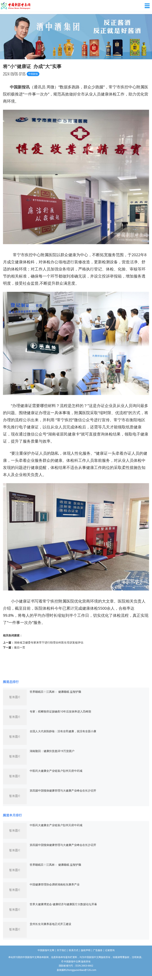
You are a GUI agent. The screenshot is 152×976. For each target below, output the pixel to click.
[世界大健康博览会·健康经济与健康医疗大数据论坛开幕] (15, 909)
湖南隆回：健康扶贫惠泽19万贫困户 (52, 751)
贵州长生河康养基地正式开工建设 (50, 924)
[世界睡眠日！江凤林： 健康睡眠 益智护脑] (15, 697)
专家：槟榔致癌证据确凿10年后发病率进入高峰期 (60, 711)
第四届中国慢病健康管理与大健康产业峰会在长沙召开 (63, 790)
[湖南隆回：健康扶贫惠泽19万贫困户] (15, 756)
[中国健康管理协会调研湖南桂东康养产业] (15, 890)
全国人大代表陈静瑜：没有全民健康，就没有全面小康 (63, 731)
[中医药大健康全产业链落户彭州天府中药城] (15, 776)
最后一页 (19, 647)
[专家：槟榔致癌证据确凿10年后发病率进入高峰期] (15, 717)
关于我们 (61, 950)
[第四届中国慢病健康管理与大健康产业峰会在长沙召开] (15, 796)
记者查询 (110, 950)
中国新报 (18, 87)
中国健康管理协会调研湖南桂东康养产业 (55, 884)
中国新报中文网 (16, 6)
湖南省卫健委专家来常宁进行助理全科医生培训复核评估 (48, 642)
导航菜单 (147, 5)
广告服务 (98, 950)
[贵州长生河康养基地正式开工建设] (15, 929)
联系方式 (73, 950)
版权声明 (85, 950)
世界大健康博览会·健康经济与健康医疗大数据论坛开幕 (63, 904)
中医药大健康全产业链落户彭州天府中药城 (56, 771)
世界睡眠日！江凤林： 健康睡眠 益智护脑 (55, 691)
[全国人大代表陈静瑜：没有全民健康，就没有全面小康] (15, 736)
